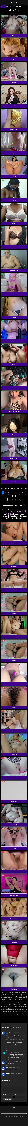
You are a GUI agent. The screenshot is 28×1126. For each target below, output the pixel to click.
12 (10, 495)
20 (15, 499)
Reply (7, 1050)
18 (9, 499)
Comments (7, 1027)
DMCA (10, 1115)
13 (14, 495)
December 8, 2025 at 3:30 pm (16, 1073)
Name (4, 1094)
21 (19, 499)
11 (7, 495)
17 (5, 499)
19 (12, 499)
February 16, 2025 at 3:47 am (16, 1061)
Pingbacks (18, 1027)
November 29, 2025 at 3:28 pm (16, 1067)
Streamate (22, 512)
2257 (13, 1115)
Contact (17, 1115)
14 (17, 495)
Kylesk (7, 1052)
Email (16, 1094)
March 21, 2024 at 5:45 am (16, 1052)
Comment (5, 1084)
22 (22, 499)
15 (20, 495)
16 (24, 495)
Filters (3, 6)
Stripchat (9, 514)
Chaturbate (15, 512)
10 (3, 495)
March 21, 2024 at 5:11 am (18, 1032)
